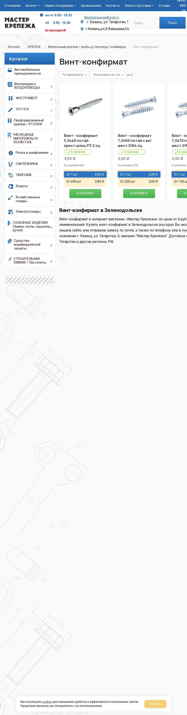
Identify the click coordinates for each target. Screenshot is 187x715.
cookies (47, 701)
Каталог (14, 47)
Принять (155, 703)
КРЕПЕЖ (34, 47)
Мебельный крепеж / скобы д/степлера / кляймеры (87, 47)
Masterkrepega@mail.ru (101, 17)
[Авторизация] (184, 2)
